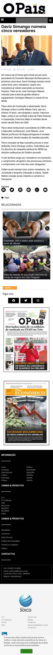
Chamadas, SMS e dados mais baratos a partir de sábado (23, 242)
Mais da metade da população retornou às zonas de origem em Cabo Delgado (25, 276)
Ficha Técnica (6, 537)
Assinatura (5, 533)
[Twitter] (25, 300)
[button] (2, 19)
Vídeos (4, 548)
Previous (5, 228)
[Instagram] (38, 300)
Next (47, 228)
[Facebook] (13, 300)
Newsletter (5, 530)
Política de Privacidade (10, 541)
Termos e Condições (9, 544)
